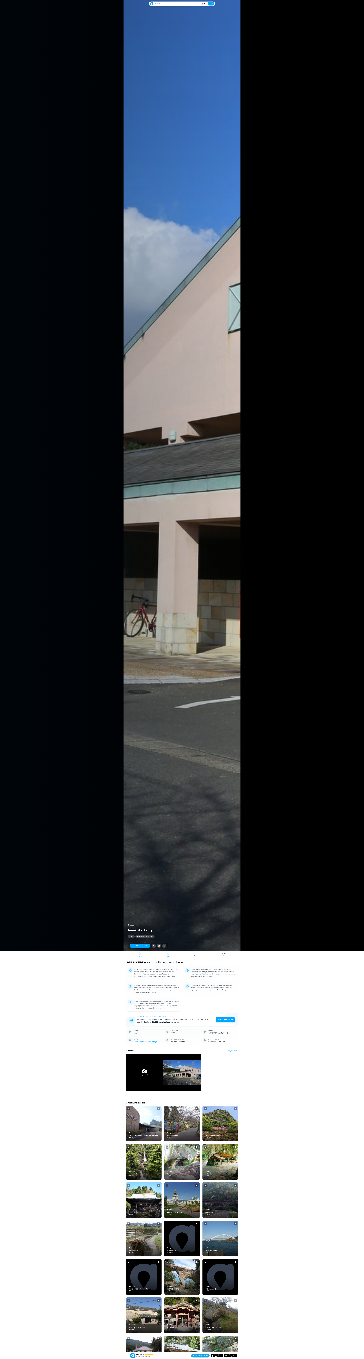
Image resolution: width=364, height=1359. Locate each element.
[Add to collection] (154, 946)
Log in (211, 4)
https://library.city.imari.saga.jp (145, 1042)
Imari (135, 1033)
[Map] (159, 946)
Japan (132, 925)
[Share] (164, 946)
